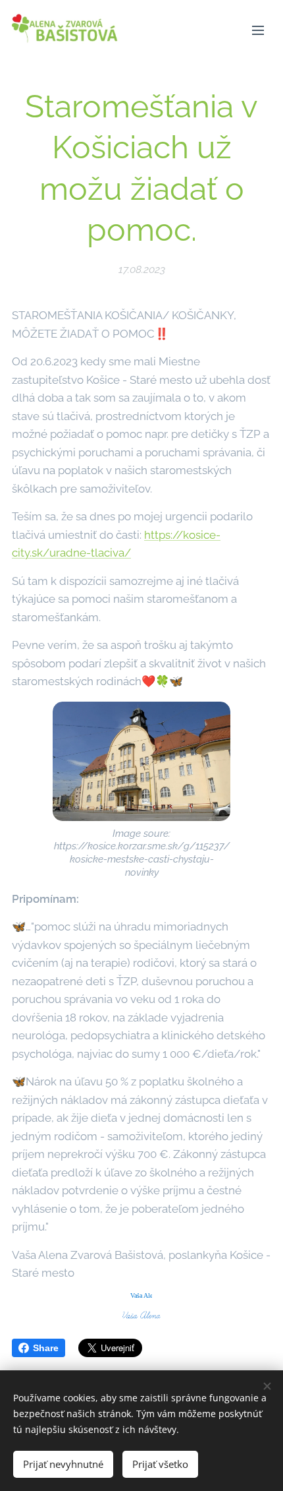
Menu (258, 29)
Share (46, 1348)
